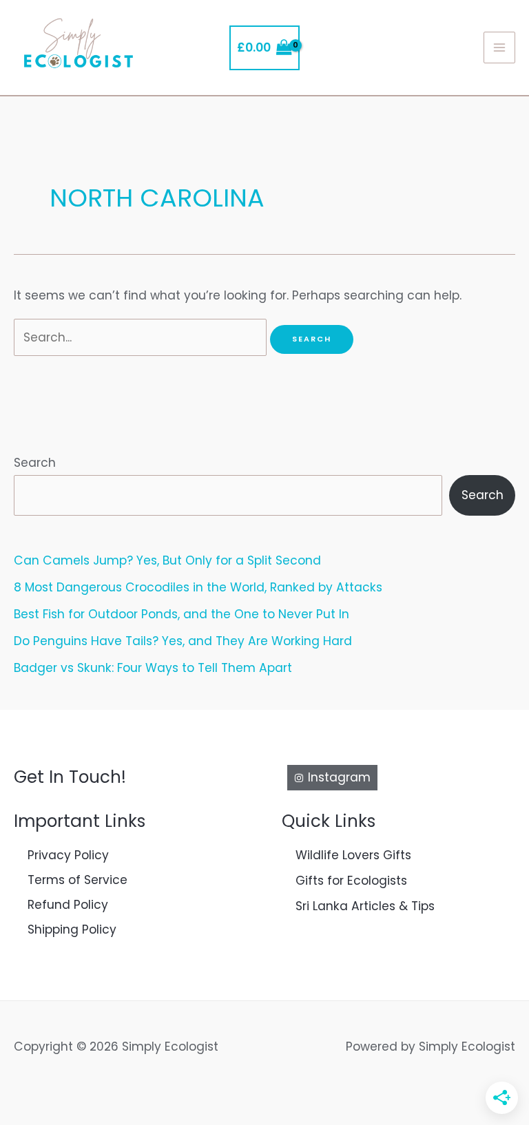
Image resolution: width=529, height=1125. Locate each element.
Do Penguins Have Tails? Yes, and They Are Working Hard (183, 641)
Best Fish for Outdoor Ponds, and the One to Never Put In (181, 614)
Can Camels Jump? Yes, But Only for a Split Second (167, 560)
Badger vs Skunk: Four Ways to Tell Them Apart (153, 668)
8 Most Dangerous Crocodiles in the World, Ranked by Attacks (198, 587)
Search (35, 462)
